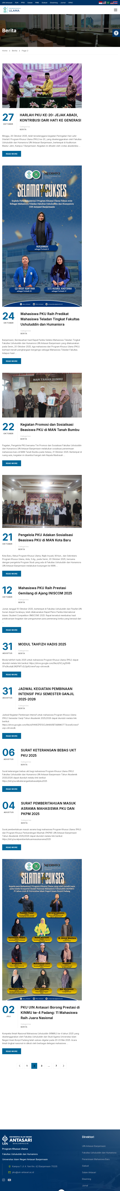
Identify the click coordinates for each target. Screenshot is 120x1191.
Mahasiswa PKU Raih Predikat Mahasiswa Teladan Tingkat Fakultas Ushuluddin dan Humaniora (49, 319)
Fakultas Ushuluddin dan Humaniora (99, 1152)
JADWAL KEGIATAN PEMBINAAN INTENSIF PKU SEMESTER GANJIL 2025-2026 (46, 694)
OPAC (70, 3)
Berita (14, 50)
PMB (37, 3)
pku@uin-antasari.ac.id (23, 1172)
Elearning (54, 3)
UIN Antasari (7, 3)
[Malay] (112, 2)
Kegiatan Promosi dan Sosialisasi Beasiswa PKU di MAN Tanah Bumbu (49, 427)
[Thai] (116, 2)
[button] (116, 33)
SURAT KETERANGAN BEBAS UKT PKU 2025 (48, 752)
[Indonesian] (101, 2)
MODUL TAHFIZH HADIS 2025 (42, 644)
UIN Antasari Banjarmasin (94, 1146)
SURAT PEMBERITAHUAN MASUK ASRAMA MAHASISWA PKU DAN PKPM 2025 (48, 808)
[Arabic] (108, 2)
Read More (11, 154)
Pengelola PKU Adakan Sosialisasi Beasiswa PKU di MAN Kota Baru (45, 537)
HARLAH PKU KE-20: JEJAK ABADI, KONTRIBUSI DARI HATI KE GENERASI (50, 117)
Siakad (44, 3)
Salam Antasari (89, 1172)
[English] (104, 2)
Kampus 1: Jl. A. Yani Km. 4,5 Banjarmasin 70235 (34, 1166)
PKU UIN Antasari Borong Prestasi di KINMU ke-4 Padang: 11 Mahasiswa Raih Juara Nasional (50, 1012)
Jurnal (63, 3)
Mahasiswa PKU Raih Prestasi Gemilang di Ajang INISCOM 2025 (45, 590)
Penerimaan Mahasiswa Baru (96, 1159)
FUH (16, 3)
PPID (23, 3)
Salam (30, 3)
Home (4, 50)
